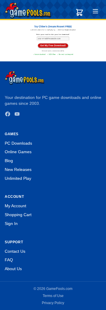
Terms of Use (53, 296)
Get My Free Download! (53, 45)
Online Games (18, 151)
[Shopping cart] (79, 12)
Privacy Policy (53, 303)
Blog (9, 160)
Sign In (11, 223)
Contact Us (15, 251)
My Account (15, 205)
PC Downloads (18, 143)
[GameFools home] (28, 10)
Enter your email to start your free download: (53, 34)
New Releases (18, 169)
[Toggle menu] (95, 12)
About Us (13, 268)
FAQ (9, 259)
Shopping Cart (18, 214)
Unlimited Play (18, 178)
